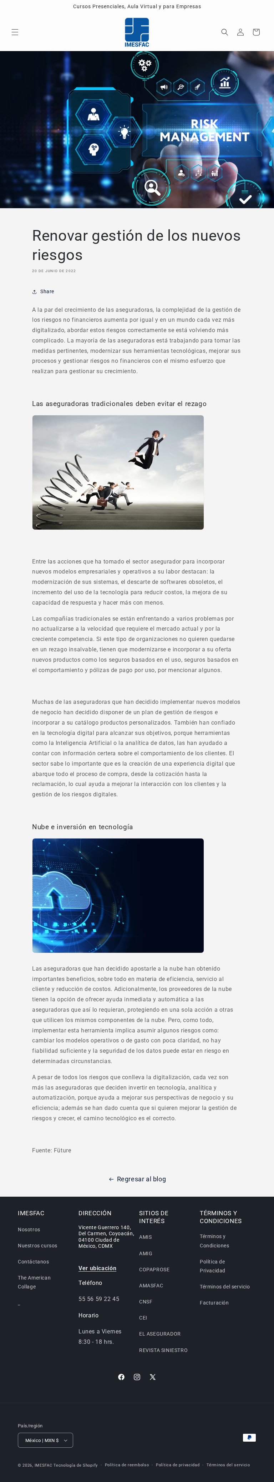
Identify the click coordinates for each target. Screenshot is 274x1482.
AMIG (145, 1253)
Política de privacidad (177, 1465)
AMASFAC (151, 1285)
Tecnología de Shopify (76, 1465)
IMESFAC (43, 1465)
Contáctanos (33, 1262)
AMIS (145, 1237)
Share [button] (47, 291)
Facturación (214, 1303)
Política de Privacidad (212, 1266)
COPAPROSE (154, 1269)
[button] (15, 32)
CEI (143, 1318)
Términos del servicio (225, 1287)
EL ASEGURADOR (160, 1334)
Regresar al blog (141, 1179)
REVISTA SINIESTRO (163, 1350)
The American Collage (34, 1282)
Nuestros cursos (37, 1245)
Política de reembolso (127, 1465)
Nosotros (29, 1229)
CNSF (145, 1302)
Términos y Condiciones (214, 1240)
